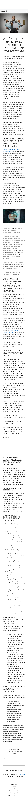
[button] (26, 11)
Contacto (14, 786)
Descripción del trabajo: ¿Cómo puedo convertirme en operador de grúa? (14, 758)
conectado (21, 774)
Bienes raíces (15, 750)
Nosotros (14, 788)
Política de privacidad (14, 793)
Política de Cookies (14, 790)
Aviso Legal (14, 784)
